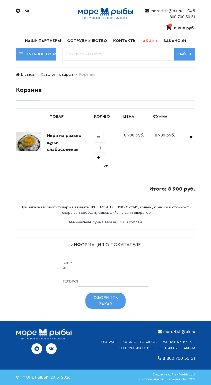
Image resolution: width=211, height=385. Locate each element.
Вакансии (174, 41)
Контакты (125, 41)
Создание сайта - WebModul (174, 374)
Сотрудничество (87, 41)
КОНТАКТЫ (168, 348)
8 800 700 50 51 (179, 358)
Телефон (69, 281)
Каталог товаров (57, 74)
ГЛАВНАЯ (109, 342)
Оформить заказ (105, 301)
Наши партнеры (43, 41)
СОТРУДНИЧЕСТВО (136, 348)
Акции (150, 41)
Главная (28, 74)
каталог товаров (140, 342)
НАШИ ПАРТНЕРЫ (177, 342)
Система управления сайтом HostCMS (167, 379)
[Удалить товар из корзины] (191, 137)
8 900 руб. (182, 28)
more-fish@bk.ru (165, 11)
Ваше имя (68, 265)
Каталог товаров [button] (40, 54)
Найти (184, 54)
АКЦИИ (189, 348)
